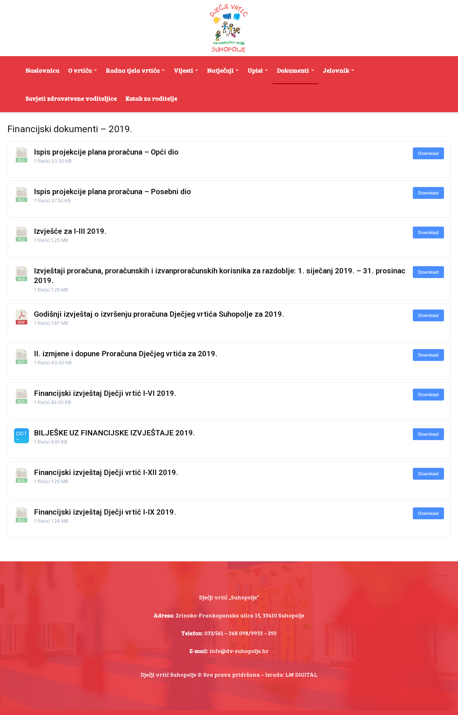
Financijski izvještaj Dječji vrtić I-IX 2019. (105, 512)
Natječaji (220, 70)
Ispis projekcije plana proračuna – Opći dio (106, 152)
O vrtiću (80, 70)
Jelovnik (336, 70)
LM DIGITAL (301, 674)
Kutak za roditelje (151, 98)
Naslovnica (43, 70)
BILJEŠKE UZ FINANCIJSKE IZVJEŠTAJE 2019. (114, 433)
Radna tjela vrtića (133, 70)
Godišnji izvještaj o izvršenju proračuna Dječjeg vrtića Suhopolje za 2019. (159, 314)
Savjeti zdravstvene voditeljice (71, 98)
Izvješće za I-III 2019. (70, 231)
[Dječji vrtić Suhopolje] (229, 28)
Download (428, 153)
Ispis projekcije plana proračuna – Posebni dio (112, 191)
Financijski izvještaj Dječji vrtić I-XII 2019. (106, 472)
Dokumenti (293, 70)
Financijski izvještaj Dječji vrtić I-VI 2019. (105, 393)
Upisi (255, 70)
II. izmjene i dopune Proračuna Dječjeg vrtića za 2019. (125, 353)
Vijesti (183, 70)
